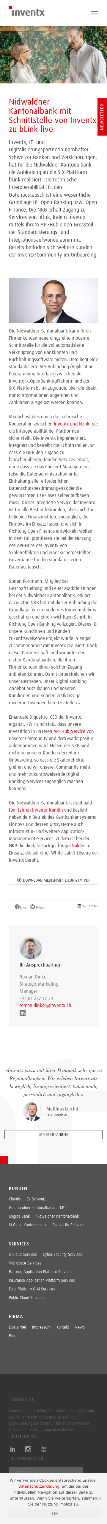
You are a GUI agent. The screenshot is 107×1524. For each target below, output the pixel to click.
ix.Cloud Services (23, 1255)
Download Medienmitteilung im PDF (56, 880)
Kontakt (62, 1327)
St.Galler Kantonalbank (27, 1225)
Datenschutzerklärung (38, 1486)
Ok (55, 1513)
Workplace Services (25, 1263)
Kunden (18, 1188)
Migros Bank (19, 1216)
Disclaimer (17, 1327)
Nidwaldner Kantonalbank (57, 1216)
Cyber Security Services (62, 1255)
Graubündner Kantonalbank (31, 1208)
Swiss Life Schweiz (68, 1225)
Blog (12, 1336)
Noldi (77, 845)
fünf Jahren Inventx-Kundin (36, 810)
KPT (63, 1208)
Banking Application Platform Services (40, 1272)
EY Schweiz (36, 1199)
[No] (100, 1498)
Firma (16, 1316)
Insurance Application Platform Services (42, 1280)
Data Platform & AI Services (32, 1289)
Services (19, 1244)
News (80, 1327)
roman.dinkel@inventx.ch (42, 1005)
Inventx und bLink (71, 424)
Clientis (15, 1199)
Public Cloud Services (26, 1298)
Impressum (41, 1327)
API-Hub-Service (69, 731)
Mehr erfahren (53, 1135)
